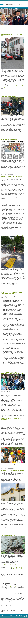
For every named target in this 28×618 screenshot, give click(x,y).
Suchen (25, 3)
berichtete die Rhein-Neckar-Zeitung (14, 586)
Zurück (16, 567)
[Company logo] (14, 5)
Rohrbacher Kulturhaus (5, 10)
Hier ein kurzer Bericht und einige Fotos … (8, 564)
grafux (25, 616)
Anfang (12, 567)
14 (18, 568)
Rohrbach (10, 8)
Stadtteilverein (16, 8)
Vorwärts (22, 568)
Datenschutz (15, 3)
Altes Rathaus (13, 10)
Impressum (21, 3)
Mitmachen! (3, 11)
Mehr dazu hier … (4, 89)
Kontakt (10, 3)
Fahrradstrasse (15, 121)
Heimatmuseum (20, 10)
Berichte (6, 8)
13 (16, 568)
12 (13, 568)
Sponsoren (8, 11)
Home (2, 8)
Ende (23, 569)
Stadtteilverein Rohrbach (13, 26)
